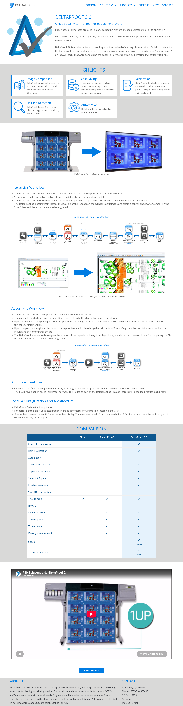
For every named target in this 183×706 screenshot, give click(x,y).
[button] (91, 670)
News (155, 5)
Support (144, 5)
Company (91, 5)
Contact (167, 5)
